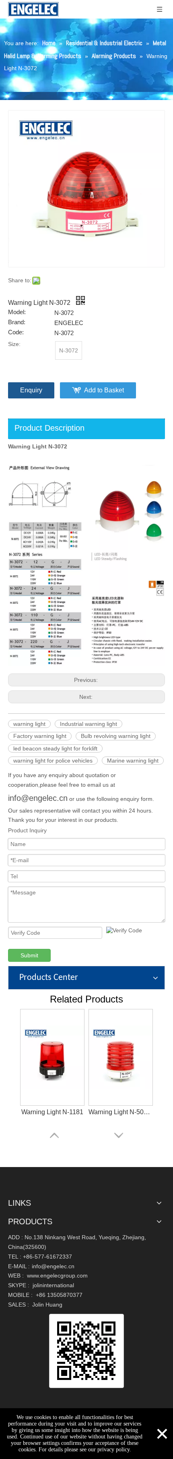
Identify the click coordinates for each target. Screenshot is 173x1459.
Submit (29, 955)
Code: (16, 332)
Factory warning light (39, 736)
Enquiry (31, 390)
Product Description (49, 427)
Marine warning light (133, 760)
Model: (17, 312)
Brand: (16, 322)
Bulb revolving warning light (115, 736)
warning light (29, 724)
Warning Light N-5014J (121, 1112)
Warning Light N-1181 (52, 1112)
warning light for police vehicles (53, 760)
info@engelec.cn (38, 798)
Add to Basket (104, 390)
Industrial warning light (88, 724)
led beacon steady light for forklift (55, 748)
